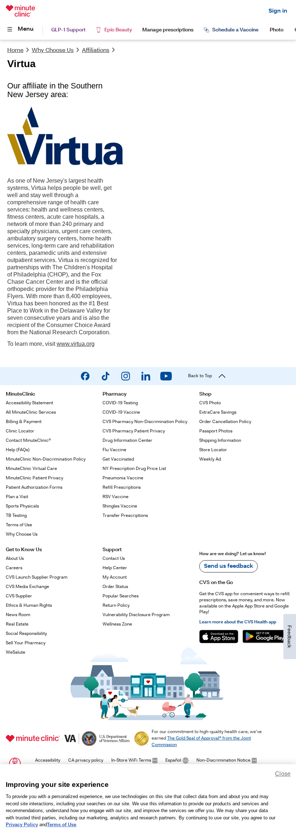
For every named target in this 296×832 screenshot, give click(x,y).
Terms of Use (61, 824)
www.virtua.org (76, 344)
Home (15, 50)
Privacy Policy (22, 824)
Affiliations (95, 50)
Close (283, 774)
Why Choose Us (53, 50)
